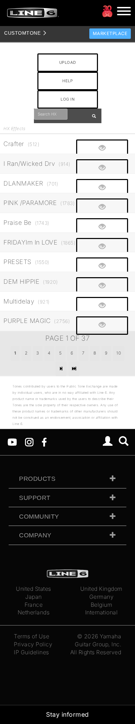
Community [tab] (39, 516)
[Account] (108, 442)
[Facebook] (44, 441)
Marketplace (110, 33)
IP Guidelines (31, 652)
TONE (22, 33)
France (34, 604)
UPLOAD (67, 62)
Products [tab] (37, 478)
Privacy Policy (33, 644)
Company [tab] (35, 535)
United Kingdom (101, 588)
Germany (101, 596)
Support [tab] (35, 497)
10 (118, 353)
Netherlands (34, 612)
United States (33, 588)
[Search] (123, 442)
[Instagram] (29, 441)
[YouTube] (12, 441)
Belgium (101, 604)
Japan (33, 596)
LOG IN (67, 99)
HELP (67, 80)
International (101, 612)
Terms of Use (31, 636)
